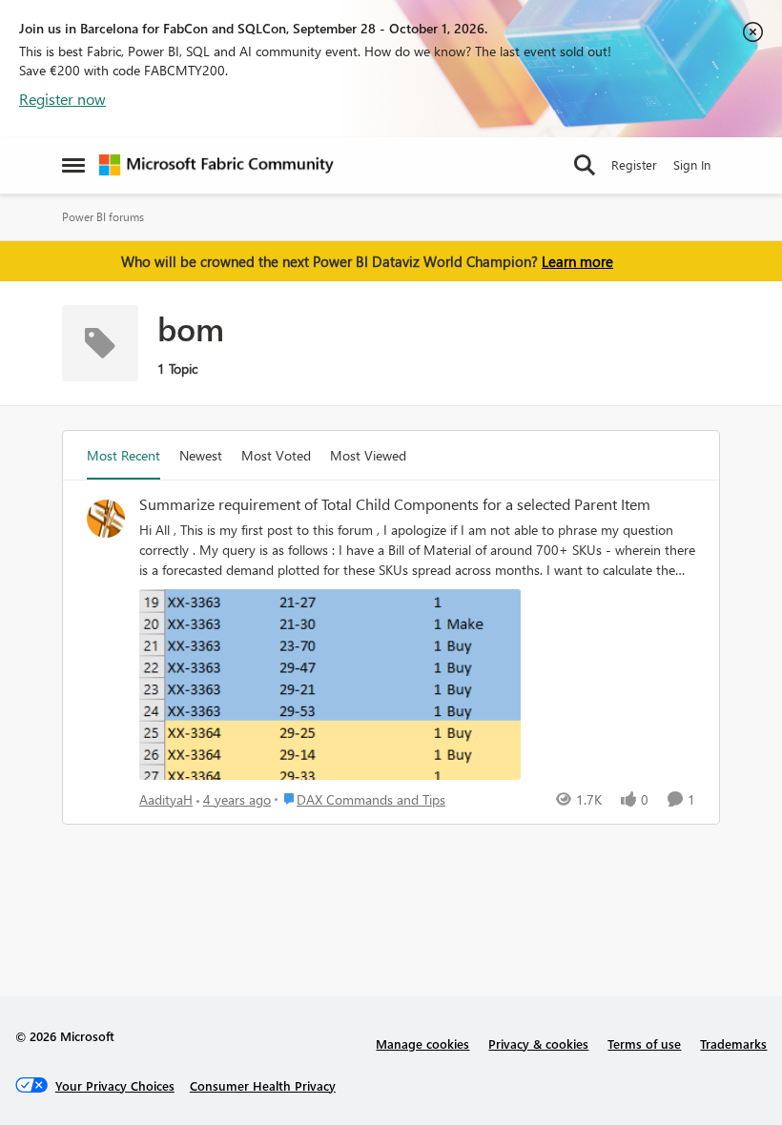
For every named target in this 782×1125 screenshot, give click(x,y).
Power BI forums (103, 217)
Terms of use (644, 1043)
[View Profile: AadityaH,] (106, 519)
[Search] (584, 164)
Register (634, 164)
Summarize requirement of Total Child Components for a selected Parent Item (394, 504)
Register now (62, 99)
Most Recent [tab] (123, 455)
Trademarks (733, 1043)
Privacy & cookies (538, 1043)
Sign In (691, 164)
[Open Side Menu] (73, 165)
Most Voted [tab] (276, 455)
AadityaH (166, 799)
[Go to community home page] (216, 164)
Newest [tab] (200, 455)
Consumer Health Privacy (263, 1085)
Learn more (577, 261)
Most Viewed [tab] (368, 455)
